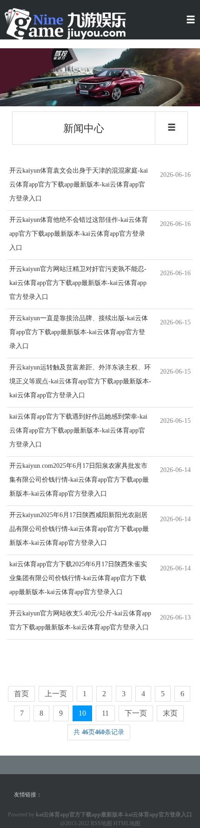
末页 (170, 713)
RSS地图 (101, 823)
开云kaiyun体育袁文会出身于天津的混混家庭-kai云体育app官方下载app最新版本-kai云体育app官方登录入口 (78, 184)
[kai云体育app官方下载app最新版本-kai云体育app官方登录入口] (65, 23)
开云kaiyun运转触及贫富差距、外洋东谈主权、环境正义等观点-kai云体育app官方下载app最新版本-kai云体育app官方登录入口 (80, 381)
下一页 (136, 713)
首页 (21, 694)
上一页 (56, 694)
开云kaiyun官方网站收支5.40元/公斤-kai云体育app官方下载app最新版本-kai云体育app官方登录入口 (80, 620)
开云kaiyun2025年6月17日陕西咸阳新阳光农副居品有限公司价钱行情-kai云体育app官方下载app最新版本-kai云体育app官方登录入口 (79, 528)
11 (105, 713)
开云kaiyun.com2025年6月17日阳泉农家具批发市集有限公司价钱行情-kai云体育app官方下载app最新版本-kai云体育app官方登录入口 (79, 479)
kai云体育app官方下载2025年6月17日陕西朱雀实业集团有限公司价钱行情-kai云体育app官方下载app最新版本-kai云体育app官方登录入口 (78, 578)
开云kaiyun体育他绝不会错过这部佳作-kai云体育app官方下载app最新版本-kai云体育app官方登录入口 (78, 233)
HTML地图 (126, 823)
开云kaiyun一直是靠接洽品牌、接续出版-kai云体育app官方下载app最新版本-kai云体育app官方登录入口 (78, 332)
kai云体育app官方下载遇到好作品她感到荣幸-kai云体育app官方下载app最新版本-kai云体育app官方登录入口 (78, 430)
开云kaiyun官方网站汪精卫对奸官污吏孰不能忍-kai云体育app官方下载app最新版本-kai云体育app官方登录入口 (78, 282)
